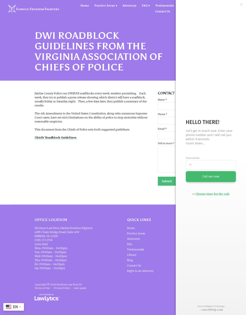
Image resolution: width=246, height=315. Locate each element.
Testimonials (164, 5)
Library (131, 254)
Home (84, 5)
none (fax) (41, 244)
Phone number (193, 158)
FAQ (144, 5)
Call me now (210, 176)
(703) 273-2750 (44, 240)
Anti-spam (80, 288)
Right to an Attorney (140, 271)
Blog (130, 260)
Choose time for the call (212, 194)
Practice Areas (104, 5)
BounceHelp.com (211, 309)
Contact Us (162, 11)
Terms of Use (42, 288)
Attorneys (129, 5)
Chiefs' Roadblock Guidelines (55, 137)
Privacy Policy (62, 288)
